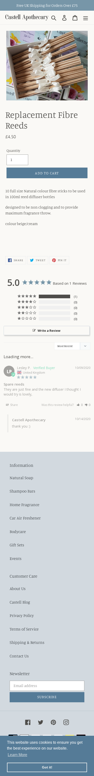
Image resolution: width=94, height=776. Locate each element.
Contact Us (19, 655)
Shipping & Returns (27, 642)
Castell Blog (20, 602)
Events (15, 558)
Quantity (13, 150)
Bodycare (18, 531)
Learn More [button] (17, 755)
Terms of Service (24, 628)
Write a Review (49, 330)
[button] (79, 405)
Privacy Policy (22, 615)
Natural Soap (21, 477)
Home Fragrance (24, 504)
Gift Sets (17, 544)
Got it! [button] (47, 767)
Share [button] (13, 405)
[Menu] (85, 17)
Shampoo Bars (22, 490)
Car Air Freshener (25, 517)
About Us (18, 588)
